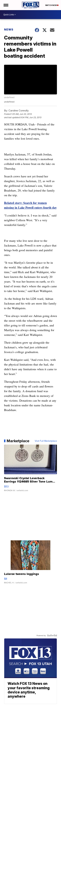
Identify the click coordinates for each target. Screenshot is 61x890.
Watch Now (51, 5)
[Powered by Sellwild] (52, 635)
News (8, 29)
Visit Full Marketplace (46, 441)
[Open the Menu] (6, 5)
